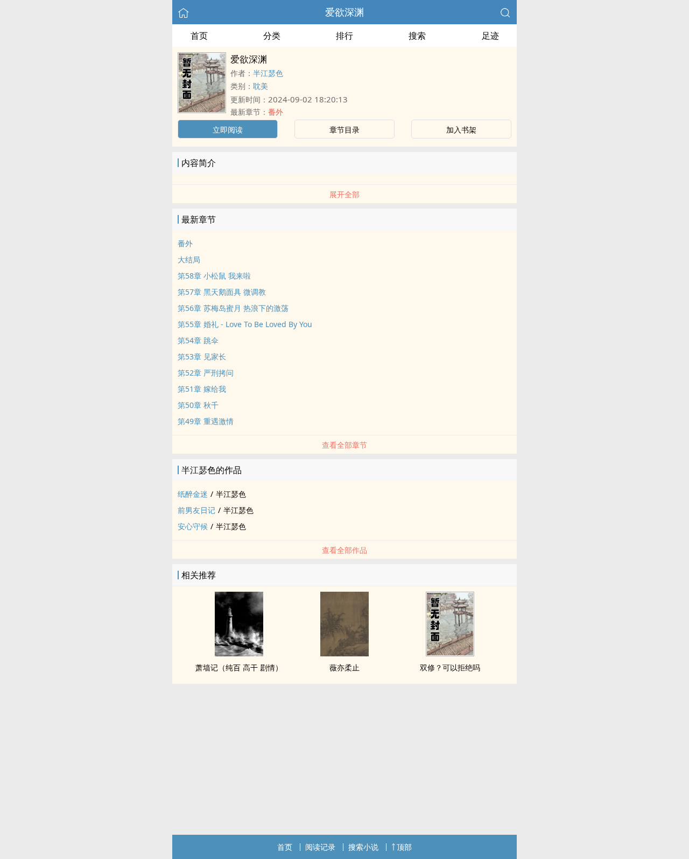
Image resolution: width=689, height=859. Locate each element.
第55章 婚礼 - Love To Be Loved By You (245, 324)
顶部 (404, 847)
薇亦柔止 (344, 667)
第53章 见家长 (202, 356)
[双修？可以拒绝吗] (450, 653)
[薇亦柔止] (344, 653)
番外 (275, 112)
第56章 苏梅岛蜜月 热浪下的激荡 (233, 308)
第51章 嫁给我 (202, 389)
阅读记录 (320, 847)
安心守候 (193, 526)
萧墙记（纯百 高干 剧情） (239, 667)
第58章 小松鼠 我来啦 (214, 276)
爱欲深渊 (344, 11)
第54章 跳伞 (198, 340)
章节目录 (344, 129)
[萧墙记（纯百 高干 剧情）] (239, 653)
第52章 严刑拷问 (206, 373)
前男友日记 (196, 510)
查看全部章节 (344, 445)
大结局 (189, 259)
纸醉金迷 (193, 494)
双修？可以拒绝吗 (450, 667)
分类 (271, 35)
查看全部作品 (344, 550)
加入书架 (461, 129)
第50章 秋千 (198, 405)
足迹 (490, 35)
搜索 (417, 35)
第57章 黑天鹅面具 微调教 (222, 292)
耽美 (260, 86)
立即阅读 (228, 129)
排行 (344, 35)
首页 (199, 35)
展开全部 (344, 194)
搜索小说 (363, 847)
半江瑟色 (268, 73)
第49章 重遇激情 (206, 421)
